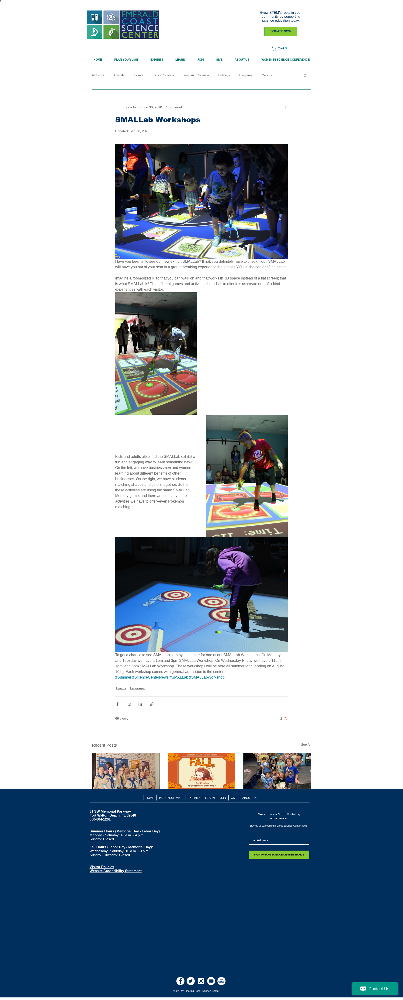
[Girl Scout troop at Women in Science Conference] (126, 772)
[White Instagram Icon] (201, 981)
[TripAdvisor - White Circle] (221, 981)
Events (138, 75)
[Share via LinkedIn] (140, 704)
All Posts (98, 75)
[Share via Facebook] (117, 704)
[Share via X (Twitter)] (129, 704)
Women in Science (196, 75)
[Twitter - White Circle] (191, 981)
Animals (119, 75)
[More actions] (285, 107)
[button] (280, 48)
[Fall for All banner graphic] (201, 772)
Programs (245, 75)
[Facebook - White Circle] (180, 981)
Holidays (224, 75)
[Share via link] (151, 704)
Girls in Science (163, 75)
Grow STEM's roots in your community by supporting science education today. (281, 16)
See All (306, 744)
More (265, 75)
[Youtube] (211, 981)
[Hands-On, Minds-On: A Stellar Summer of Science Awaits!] (277, 772)
